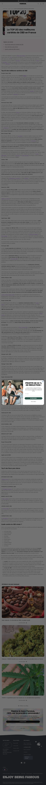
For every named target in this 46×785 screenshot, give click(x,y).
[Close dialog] (42, 381)
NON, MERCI (33, 401)
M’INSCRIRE (33, 398)
